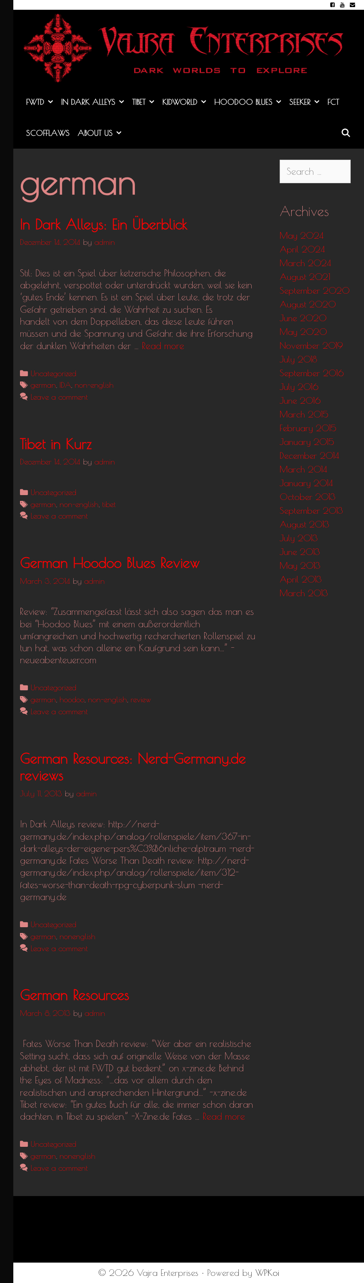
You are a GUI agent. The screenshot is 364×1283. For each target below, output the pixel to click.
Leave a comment (59, 396)
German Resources (74, 994)
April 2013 (301, 579)
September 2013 (311, 510)
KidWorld (180, 101)
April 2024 (302, 249)
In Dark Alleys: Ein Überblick (103, 224)
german (43, 385)
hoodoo (71, 699)
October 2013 (308, 497)
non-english (94, 385)
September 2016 (312, 373)
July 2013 (299, 538)
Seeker (300, 101)
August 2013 (304, 524)
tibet (109, 504)
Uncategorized (53, 373)
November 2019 (311, 345)
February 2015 (308, 428)
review (141, 699)
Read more (163, 345)
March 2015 (304, 414)
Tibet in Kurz (56, 443)
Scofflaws (48, 133)
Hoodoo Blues (243, 101)
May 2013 (300, 565)
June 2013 (300, 552)
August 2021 (305, 277)
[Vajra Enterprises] (188, 46)
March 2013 (304, 593)
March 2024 (305, 263)
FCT (333, 101)
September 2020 (315, 290)
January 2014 (306, 483)
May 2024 (302, 235)
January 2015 (307, 442)
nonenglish (77, 936)
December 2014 (309, 455)
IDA (65, 385)
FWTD (35, 101)
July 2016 (299, 387)
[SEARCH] (346, 133)
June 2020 (303, 318)
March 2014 (303, 469)
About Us (95, 133)
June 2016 (300, 400)
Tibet (139, 101)
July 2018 (298, 359)
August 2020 (308, 304)
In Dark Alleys (88, 101)
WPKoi (267, 1272)
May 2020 (303, 332)
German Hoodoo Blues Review (110, 562)
